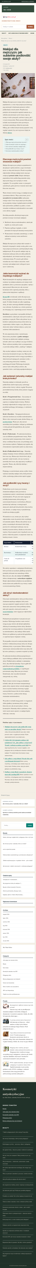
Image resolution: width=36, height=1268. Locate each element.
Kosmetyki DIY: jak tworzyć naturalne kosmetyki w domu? (17, 1236)
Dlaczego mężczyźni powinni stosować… (17, 142)
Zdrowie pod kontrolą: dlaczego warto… (12, 891)
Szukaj (30, 26)
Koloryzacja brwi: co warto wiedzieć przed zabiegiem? (16, 1219)
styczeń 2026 (6, 941)
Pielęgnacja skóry (7, 975)
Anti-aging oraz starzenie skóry (18, 33)
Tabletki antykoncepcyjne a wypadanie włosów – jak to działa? (18, 860)
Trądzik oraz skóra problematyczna (11, 994)
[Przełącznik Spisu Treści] (26, 139)
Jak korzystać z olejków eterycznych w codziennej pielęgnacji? (18, 866)
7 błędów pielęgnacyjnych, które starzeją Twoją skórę (15, 1132)
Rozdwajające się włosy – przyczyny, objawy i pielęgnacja (16, 1144)
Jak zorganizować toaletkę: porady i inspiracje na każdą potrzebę (18, 1185)
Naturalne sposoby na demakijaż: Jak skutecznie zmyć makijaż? (18, 1248)
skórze (10, 133)
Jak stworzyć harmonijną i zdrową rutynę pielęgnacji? (15, 1138)
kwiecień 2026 (6, 929)
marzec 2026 (6, 933)
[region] (18, 552)
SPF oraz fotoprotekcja (8, 990)
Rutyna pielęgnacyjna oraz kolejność (11, 979)
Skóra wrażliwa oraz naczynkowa (11, 986)
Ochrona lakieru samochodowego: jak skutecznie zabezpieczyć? (18, 855)
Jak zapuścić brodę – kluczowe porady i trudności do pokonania (18, 1150)
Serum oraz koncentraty (8, 983)
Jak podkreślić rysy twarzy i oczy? (15, 148)
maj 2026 (5, 925)
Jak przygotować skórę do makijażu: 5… (12, 883)
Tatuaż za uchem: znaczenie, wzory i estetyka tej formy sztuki (17, 1201)
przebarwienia (7, 422)
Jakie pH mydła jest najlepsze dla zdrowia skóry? (14, 1179)
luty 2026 (5, 937)
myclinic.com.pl (9, 68)
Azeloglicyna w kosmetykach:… (10, 879)
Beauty (4, 33)
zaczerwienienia (8, 612)
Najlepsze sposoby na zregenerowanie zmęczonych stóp (16, 1225)
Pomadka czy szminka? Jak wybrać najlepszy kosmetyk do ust (17, 1196)
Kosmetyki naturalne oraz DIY (10, 971)
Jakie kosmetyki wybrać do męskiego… (16, 144)
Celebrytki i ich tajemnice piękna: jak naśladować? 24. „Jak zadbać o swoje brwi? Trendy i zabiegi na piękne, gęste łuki (18, 742)
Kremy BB (6, 297)
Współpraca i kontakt (28, 1)
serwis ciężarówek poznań (9, 849)
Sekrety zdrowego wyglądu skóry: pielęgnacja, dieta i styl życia (18, 837)
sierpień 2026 (6, 914)
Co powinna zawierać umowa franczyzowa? (20, 1020)
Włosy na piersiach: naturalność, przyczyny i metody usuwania (17, 1173)
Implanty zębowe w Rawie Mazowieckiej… (13, 894)
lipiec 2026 (5, 918)
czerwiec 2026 (6, 922)
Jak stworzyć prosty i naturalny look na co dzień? (15, 804)
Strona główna (4, 38)
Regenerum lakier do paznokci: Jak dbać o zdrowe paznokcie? (17, 1242)
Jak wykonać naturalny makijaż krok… (16, 146)
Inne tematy (6, 967)
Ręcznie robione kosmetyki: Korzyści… (12, 887)
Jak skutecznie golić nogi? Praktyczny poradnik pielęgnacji (17, 1190)
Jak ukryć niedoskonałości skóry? (15, 151)
